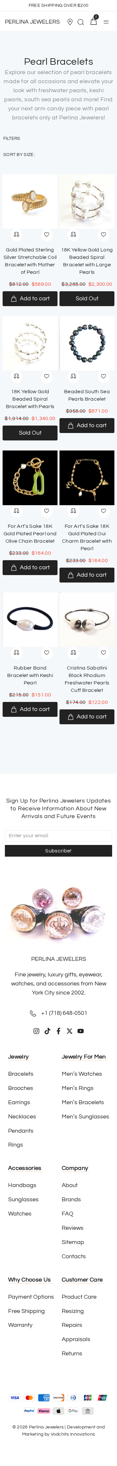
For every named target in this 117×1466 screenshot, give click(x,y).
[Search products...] (80, 22)
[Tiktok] (47, 1031)
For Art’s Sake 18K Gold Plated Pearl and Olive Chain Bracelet (30, 534)
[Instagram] (36, 1031)
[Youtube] (80, 1031)
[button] (70, 22)
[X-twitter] (69, 1031)
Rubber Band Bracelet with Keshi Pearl (30, 675)
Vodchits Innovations (73, 1434)
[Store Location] (70, 22)
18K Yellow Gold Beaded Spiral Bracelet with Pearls (30, 399)
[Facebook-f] (58, 1031)
